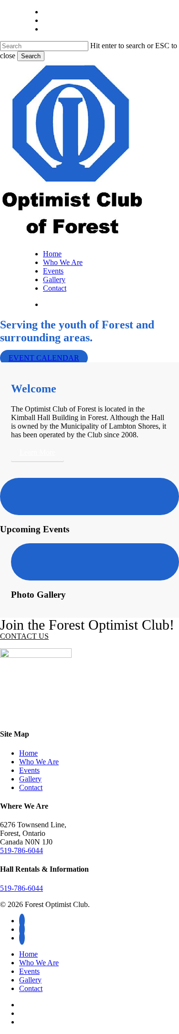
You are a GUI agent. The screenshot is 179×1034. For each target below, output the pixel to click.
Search (31, 56)
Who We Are (39, 762)
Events (29, 770)
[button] (37, 452)
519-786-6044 (21, 850)
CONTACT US (24, 636)
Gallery (30, 779)
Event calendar (44, 358)
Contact (30, 787)
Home (28, 753)
